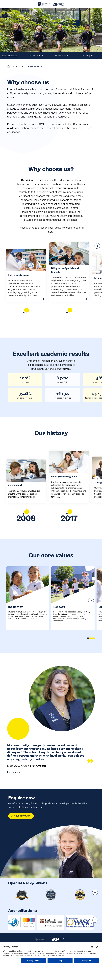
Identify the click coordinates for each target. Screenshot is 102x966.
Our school (18, 67)
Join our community (21, 816)
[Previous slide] (11, 600)
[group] (21, 922)
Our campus (87, 56)
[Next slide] (91, 600)
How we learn (61, 56)
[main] (51, 487)
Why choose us (9, 56)
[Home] (51, 4)
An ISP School (36, 56)
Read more (12, 772)
